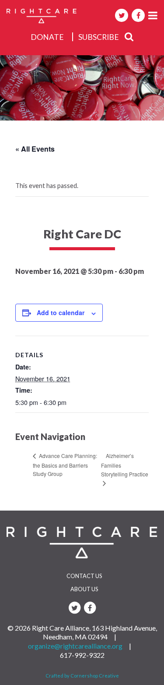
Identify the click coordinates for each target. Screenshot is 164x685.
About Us (84, 589)
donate (47, 37)
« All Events (35, 149)
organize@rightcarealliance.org (75, 646)
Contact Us (84, 575)
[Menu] (152, 15)
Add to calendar (60, 312)
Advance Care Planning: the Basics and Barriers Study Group (65, 464)
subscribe (98, 37)
